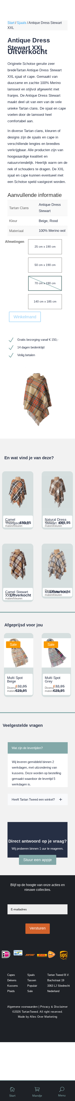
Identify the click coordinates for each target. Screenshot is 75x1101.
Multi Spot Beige (15, 679)
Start (11, 23)
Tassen (31, 980)
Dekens (11, 980)
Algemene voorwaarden (22, 1006)
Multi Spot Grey (52, 679)
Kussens (12, 985)
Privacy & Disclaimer (54, 1006)
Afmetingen (14, 242)
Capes (11, 974)
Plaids (11, 991)
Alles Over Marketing (43, 1016)
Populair (32, 985)
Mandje (37, 1095)
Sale (30, 991)
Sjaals (21, 23)
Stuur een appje (37, 860)
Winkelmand (25, 317)
